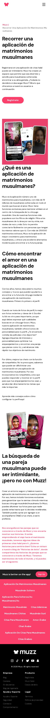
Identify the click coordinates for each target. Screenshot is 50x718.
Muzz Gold (29, 681)
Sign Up (41, 574)
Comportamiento (10, 707)
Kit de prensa (8, 684)
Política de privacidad (34, 700)
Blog (5, 677)
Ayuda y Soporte (10, 696)
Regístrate (13, 100)
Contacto (7, 703)
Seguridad (7, 700)
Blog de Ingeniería (10, 688)
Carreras (6, 681)
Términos (29, 696)
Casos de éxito (31, 684)
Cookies (28, 703)
